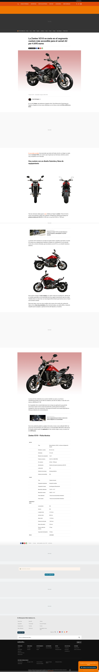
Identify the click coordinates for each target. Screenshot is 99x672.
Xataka (19, 647)
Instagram (81, 4)
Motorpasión (57, 647)
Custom (34, 543)
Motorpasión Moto (58, 649)
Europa (54, 30)
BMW (34, 30)
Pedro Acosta (65, 30)
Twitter (76, 4)
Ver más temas (21, 632)
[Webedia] (79, 1)
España (38, 30)
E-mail (42, 48)
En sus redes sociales (33, 153)
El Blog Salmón (76, 647)
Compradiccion (67, 651)
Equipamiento (20, 626)
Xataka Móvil (20, 649)
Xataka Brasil (20, 663)
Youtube (60, 632)
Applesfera (19, 651)
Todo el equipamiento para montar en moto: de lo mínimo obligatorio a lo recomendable (57, 418)
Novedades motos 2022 (43, 629)
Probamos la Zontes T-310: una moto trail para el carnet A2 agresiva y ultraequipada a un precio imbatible (57, 233)
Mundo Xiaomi (20, 654)
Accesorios (58, 3)
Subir (78, 642)
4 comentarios (32, 48)
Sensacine (38, 647)
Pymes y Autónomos (77, 649)
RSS (64, 632)
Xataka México (20, 661)
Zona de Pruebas (25, 3)
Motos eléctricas (42, 3)
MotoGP (51, 3)
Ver (50, 574)
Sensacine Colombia (40, 663)
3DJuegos (28, 647)
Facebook (79, 4)
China (27, 30)
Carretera (42, 30)
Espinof (38, 649)
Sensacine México (40, 661)
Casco (46, 30)
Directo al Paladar (49, 647)
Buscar (79, 637)
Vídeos (41, 621)
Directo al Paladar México (49, 662)
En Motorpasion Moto (50, 230)
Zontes (50, 543)
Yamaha (30, 626)
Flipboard (40, 48)
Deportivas (33, 3)
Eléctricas (31, 628)
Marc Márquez (66, 3)
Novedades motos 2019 (42, 543)
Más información (50, 670)
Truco (31, 30)
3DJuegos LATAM (30, 661)
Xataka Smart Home (21, 652)
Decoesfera (67, 649)
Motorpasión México (58, 661)
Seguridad (20, 623)
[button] (36, 99)
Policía (50, 30)
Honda (41, 626)
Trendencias (67, 647)
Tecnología (31, 623)
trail (45, 214)
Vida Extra (28, 649)
